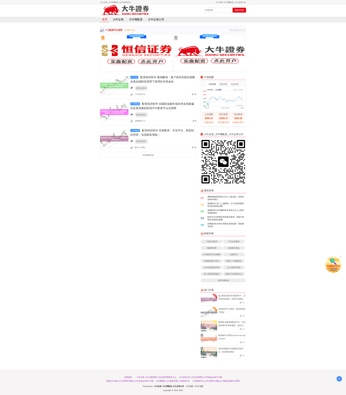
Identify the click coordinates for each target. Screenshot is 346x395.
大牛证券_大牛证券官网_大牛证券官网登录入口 (156, 377)
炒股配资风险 (233, 248)
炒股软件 (234, 254)
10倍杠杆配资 (211, 241)
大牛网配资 (136, 19)
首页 (104, 19)
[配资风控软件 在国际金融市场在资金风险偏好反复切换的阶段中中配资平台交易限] (114, 112)
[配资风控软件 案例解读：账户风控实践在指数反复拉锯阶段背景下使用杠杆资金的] (114, 85)
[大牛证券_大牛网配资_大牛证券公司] (124, 10)
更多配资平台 (237, 30)
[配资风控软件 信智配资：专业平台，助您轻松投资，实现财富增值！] (114, 138)
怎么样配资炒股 (233, 267)
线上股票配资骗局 (211, 274)
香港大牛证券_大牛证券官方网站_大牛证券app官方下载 (130, 381)
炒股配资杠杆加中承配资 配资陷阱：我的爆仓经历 (225, 225)
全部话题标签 (223, 280)
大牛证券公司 (156, 19)
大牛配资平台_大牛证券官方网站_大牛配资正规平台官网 (215, 381)
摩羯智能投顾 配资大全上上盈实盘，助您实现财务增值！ (225, 198)
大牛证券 (118, 19)
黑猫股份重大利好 (211, 261)
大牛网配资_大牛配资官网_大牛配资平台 (173, 381)
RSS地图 (189, 386)
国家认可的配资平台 (233, 274)
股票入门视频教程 (233, 261)
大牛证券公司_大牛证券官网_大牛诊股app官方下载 (200, 377)
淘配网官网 (211, 248)
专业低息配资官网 (211, 267)
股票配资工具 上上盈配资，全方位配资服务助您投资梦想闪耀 (225, 204)
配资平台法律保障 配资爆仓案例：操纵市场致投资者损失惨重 (225, 218)
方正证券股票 (233, 241)
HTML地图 (198, 386)
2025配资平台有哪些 (211, 254)
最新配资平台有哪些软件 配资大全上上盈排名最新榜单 (225, 211)
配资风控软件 (141, 88)
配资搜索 (240, 10)
